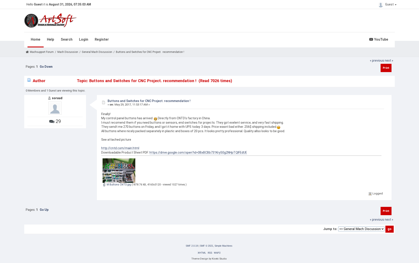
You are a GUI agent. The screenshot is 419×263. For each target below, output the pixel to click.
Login (83, 39)
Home (35, 39)
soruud (57, 98)
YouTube (380, 39)
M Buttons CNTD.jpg (118, 184)
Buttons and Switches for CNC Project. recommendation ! (149, 101)
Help (50, 39)
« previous (377, 60)
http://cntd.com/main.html (120, 148)
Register (102, 39)
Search (66, 39)
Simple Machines (223, 245)
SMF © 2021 (206, 245)
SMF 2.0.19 (192, 245)
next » (389, 60)
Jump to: (330, 229)
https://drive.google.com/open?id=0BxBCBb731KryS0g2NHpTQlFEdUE (198, 152)
